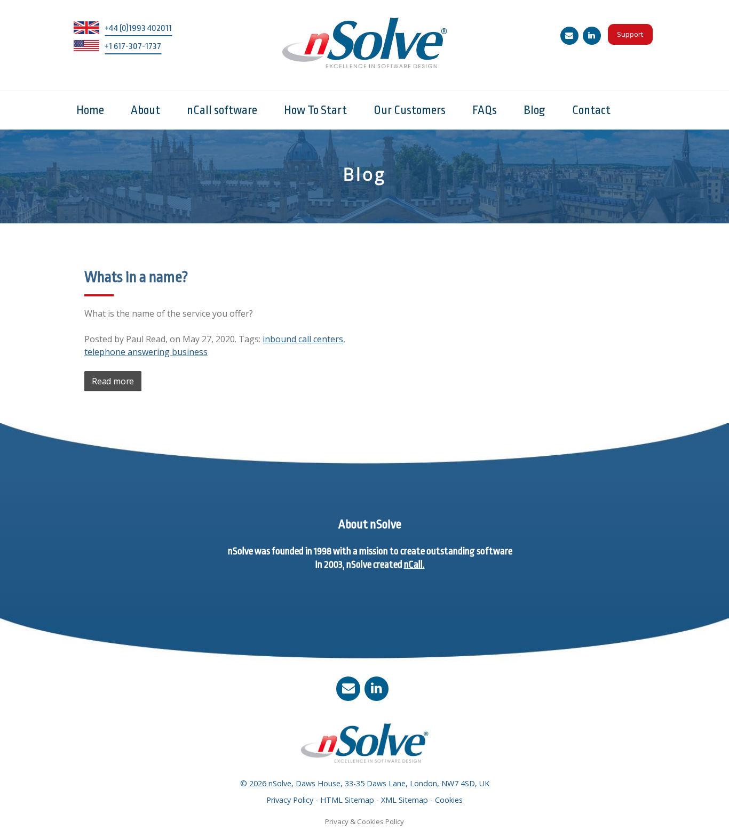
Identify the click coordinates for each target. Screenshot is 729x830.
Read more (113, 381)
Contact (591, 110)
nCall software (222, 110)
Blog (534, 110)
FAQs (484, 110)
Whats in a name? (136, 277)
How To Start (315, 110)
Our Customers (410, 110)
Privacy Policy (289, 800)
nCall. (414, 564)
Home (90, 110)
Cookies (449, 800)
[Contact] (569, 36)
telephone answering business (146, 352)
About (145, 110)
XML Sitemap (404, 800)
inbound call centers (303, 339)
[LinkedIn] (592, 36)
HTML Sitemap (347, 800)
